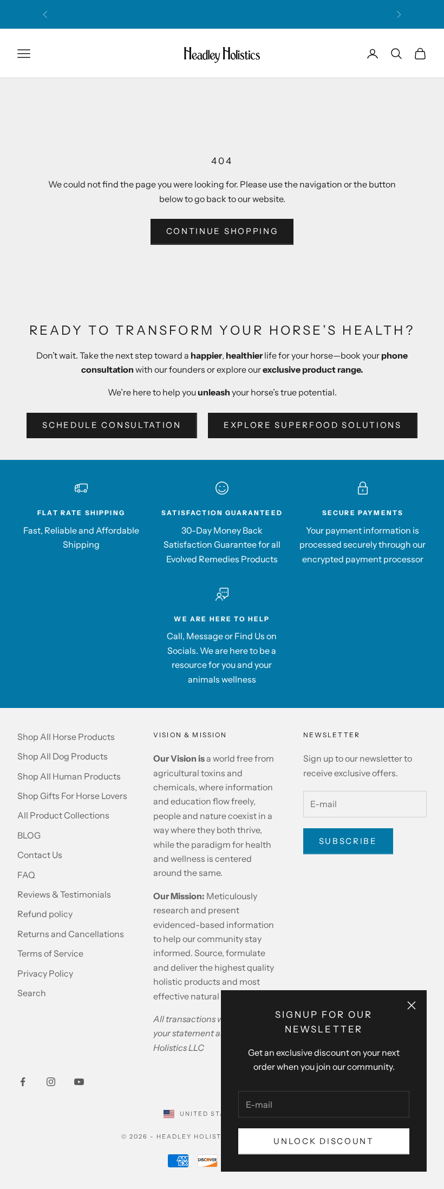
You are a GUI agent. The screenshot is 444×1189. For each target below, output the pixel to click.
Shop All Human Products (69, 776)
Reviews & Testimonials (64, 894)
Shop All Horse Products (66, 736)
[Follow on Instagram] (50, 1081)
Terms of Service (50, 953)
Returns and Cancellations (70, 933)
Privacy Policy (45, 973)
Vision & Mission (190, 735)
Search (31, 992)
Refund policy (45, 913)
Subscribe (348, 841)
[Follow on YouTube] (79, 1081)
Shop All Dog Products (62, 756)
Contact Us (39, 854)
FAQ (26, 874)
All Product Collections (63, 815)
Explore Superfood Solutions (313, 425)
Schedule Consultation (111, 425)
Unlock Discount (323, 1141)
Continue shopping (222, 231)
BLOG (29, 835)
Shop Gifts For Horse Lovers (72, 795)
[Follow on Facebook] (22, 1081)
